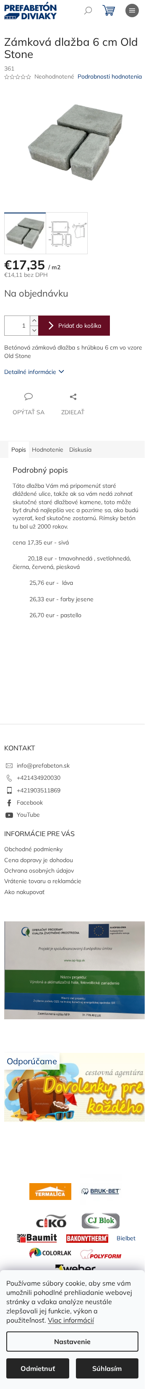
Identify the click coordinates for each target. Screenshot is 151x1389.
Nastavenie (72, 1341)
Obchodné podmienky (33, 849)
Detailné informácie (30, 372)
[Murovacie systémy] (50, 1191)
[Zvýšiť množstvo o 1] (34, 321)
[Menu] (132, 10)
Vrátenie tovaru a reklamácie (42, 881)
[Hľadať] (88, 10)
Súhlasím (107, 1368)
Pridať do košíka (79, 325)
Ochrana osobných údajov (39, 870)
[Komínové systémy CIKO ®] (50, 1220)
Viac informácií (71, 1320)
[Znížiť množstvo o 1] (34, 330)
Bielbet (126, 1238)
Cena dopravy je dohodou (38, 860)
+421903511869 (38, 790)
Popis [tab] (18, 449)
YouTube (28, 814)
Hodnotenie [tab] (47, 449)
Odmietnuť (38, 1368)
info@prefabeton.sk (43, 765)
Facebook (30, 802)
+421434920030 (38, 777)
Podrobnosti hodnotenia (110, 76)
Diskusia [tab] (80, 449)
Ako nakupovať (24, 892)
